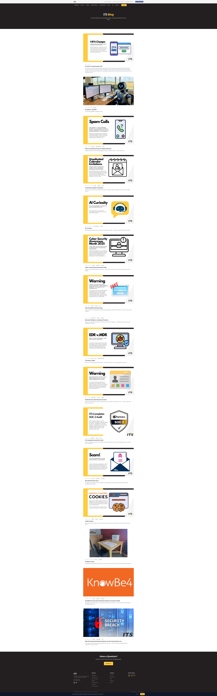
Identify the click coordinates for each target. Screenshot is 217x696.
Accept (142, 694)
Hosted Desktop (95, 682)
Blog (113, 5)
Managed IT (76, 5)
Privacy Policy (133, 691)
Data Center (112, 677)
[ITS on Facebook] (76, 682)
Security (82, 5)
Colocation (94, 684)
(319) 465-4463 (108, 1)
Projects (87, 5)
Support (117, 5)
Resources (112, 680)
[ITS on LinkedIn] (74, 682)
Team (111, 678)
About (108, 5)
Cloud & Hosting (94, 5)
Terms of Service (140, 691)
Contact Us (108, 663)
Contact (124, 5)
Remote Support (140, 1)
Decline (137, 694)
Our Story (111, 675)
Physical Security (95, 678)
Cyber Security (94, 677)
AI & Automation (103, 5)
